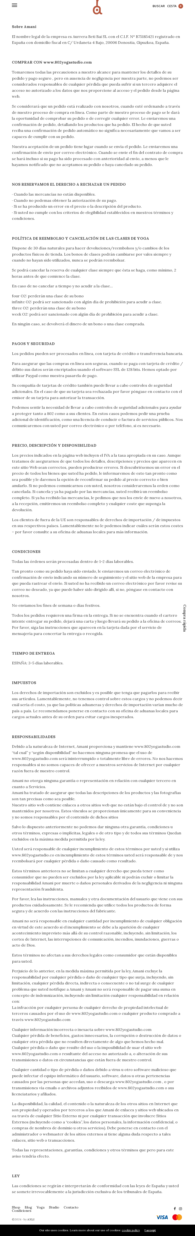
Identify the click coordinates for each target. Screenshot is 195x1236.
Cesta (174, 6)
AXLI (30, 1219)
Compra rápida (185, 618)
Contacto (71, 1207)
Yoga (40, 1207)
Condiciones (21, 1210)
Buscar (159, 6)
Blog (28, 1207)
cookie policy (131, 1230)
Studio (54, 1207)
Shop (16, 1207)
